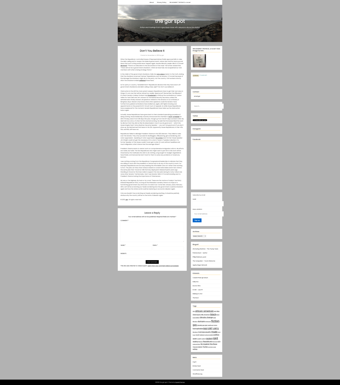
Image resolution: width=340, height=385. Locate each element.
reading (195, 341)
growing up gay (202, 325)
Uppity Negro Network (200, 265)
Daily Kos (195, 282)
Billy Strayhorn (205, 315)
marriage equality (204, 332)
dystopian (208, 321)
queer (195, 339)
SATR (218, 341)
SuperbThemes (180, 382)
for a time (159, 138)
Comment (125, 220)
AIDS (215, 311)
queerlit (199, 338)
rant (215, 338)
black (213, 314)
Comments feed (198, 370)
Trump (205, 347)
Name (123, 245)
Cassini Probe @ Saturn (200, 278)
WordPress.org (197, 374)
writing (195, 349)
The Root (196, 298)
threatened (152, 95)
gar (163, 55)
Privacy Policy (161, 2)
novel (197, 335)
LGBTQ (216, 328)
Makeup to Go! (197, 294)
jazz (205, 328)
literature (195, 332)
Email (155, 245)
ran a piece (161, 74)
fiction (215, 321)
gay (195, 324)
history (215, 325)
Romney (215, 341)
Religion (200, 341)
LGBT (210, 328)
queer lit (203, 338)
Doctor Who (197, 286)
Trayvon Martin (197, 347)
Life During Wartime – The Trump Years (205, 249)
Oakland (201, 335)
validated (142, 80)
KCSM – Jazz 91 (198, 290)
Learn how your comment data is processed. (163, 266)
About (152, 2)
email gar (197, 96)
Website (123, 253)
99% (194, 311)
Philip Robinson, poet (199, 257)
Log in (194, 362)
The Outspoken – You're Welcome (204, 261)
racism (209, 338)
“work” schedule (173, 117)
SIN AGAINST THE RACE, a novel (180, 2)
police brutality (209, 335)
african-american (204, 311)
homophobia (198, 328)
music (214, 331)
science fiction (196, 344)
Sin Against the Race (209, 344)
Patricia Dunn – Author (200, 253)
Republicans (207, 341)
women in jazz (212, 347)
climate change (206, 317)
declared (124, 66)
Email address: (197, 209)
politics (216, 335)
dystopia (201, 321)
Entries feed (197, 366)
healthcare (210, 325)
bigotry (198, 315)
